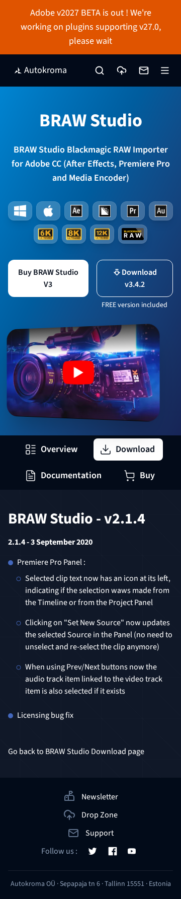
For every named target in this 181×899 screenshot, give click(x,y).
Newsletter (99, 796)
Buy (147, 475)
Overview (59, 449)
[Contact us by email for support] (144, 70)
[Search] (99, 70)
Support (99, 833)
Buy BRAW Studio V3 (48, 278)
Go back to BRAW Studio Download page (76, 751)
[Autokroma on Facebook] (113, 851)
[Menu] (165, 70)
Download (135, 449)
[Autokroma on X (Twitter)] (92, 851)
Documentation (71, 475)
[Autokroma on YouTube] (132, 851)
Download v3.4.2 (139, 278)
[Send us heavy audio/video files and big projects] (122, 70)
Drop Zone (99, 814)
